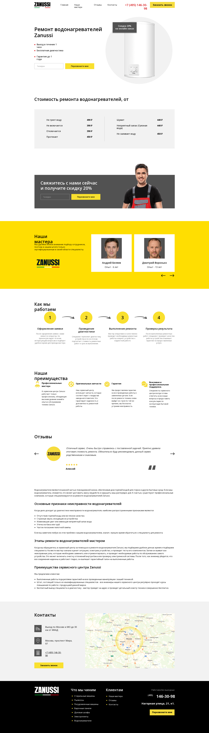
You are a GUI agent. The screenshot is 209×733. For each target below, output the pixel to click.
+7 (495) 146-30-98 (136, 6)
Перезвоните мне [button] (162, 712)
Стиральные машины (84, 696)
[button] (163, 275)
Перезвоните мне (80, 66)
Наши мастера (78, 6)
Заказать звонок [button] (162, 4)
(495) (150, 695)
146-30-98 (165, 696)
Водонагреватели (82, 720)
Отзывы (98, 5)
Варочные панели (82, 708)
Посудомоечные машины (86, 704)
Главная (64, 5)
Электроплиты (81, 716)
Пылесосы (79, 700)
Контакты (112, 5)
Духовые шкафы (82, 712)
